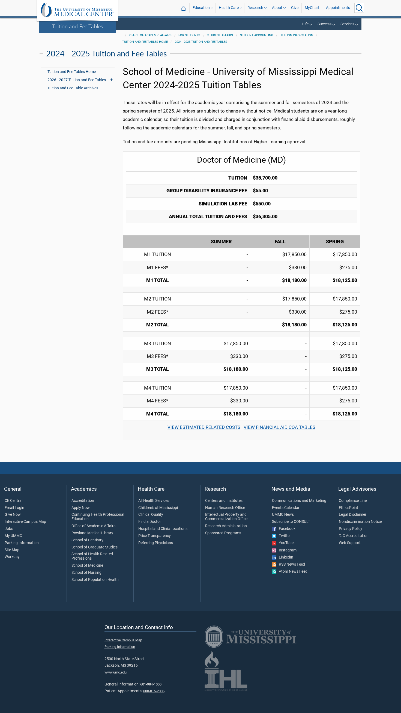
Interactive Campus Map (25, 522)
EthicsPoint (348, 508)
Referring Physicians (155, 543)
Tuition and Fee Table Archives (72, 88)
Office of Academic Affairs (150, 35)
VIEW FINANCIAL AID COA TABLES (279, 427)
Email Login (14, 508)
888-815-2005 (153, 691)
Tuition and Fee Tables (77, 26)
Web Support (350, 543)
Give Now (13, 514)
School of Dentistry (87, 540)
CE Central (13, 501)
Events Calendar (286, 508)
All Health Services (153, 501)
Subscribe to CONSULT (291, 522)
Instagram (286, 550)
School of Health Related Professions (92, 556)
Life (305, 24)
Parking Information (22, 543)
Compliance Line (353, 501)
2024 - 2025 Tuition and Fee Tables (201, 42)
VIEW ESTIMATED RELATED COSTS (203, 427)
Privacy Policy (350, 529)
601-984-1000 (150, 684)
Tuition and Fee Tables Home (145, 42)
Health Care (229, 7)
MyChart (312, 7)
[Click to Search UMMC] (359, 8)
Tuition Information (296, 35)
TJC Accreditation (354, 536)
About (277, 7)
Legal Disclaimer (352, 514)
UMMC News (283, 514)
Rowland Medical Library (92, 533)
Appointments (338, 7)
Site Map (12, 550)
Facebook (285, 529)
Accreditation (82, 501)
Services (347, 24)
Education (201, 7)
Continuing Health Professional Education (97, 516)
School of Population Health (95, 580)
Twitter (283, 536)
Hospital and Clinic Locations (162, 529)
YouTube (285, 543)
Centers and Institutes (224, 501)
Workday (12, 557)
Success (324, 24)
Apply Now (80, 508)
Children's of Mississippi (158, 508)
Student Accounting (256, 35)
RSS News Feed (290, 564)
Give (294, 7)
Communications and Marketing (299, 501)
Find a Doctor (149, 522)
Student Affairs (220, 35)
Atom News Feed (291, 571)
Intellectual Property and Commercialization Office (226, 516)
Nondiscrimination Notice (360, 522)
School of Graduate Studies (94, 547)
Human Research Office (225, 508)
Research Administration (226, 526)
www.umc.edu (115, 672)
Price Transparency (154, 536)
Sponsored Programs (223, 533)
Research (255, 7)
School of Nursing (86, 573)
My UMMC (13, 536)
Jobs (9, 529)
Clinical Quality (150, 514)
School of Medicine (87, 565)
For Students (189, 35)
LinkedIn (284, 557)
